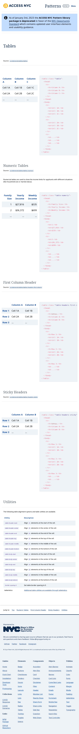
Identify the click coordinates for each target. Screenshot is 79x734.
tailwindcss (70, 698)
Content (52, 686)
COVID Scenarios (6, 707)
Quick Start (6, 674)
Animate (69, 667)
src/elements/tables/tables (18, 61)
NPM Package (5, 720)
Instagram (32, 644)
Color (68, 674)
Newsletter (53, 710)
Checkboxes (22, 674)
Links (20, 694)
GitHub (7, 644)
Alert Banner (53, 667)
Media (68, 690)
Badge (20, 667)
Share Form (37, 702)
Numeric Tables (15, 165)
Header (36, 690)
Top (13, 610)
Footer (51, 694)
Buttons (21, 670)
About (4, 670)
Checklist (36, 678)
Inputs (20, 682)
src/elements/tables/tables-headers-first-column (26, 287)
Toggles (21, 718)
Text (67, 702)
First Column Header (19, 282)
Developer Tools (6, 683)
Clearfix (69, 670)
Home (4, 667)
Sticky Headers (15, 392)
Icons (20, 686)
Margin (69, 686)
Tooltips (21, 714)
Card (35, 674)
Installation (6, 678)
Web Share (37, 718)
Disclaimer (37, 682)
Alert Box (36, 670)
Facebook (22, 644)
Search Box (53, 714)
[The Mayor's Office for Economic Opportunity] (18, 634)
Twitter (14, 644)
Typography (70, 710)
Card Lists (52, 678)
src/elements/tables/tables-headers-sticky (24, 397)
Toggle (68, 706)
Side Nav (36, 710)
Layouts (21, 690)
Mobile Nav (53, 702)
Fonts (68, 678)
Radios (20, 706)
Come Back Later (55, 682)
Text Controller (54, 718)
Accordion (36, 667)
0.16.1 (66, 6)
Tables (20, 710)
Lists (19, 698)
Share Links (37, 706)
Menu (73, 6)
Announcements (55, 670)
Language (69, 682)
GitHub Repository (6, 726)
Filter (35, 686)
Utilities (9, 502)
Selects (20, 721)
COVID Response (6, 701)
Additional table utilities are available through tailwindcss (45, 590)
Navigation (53, 706)
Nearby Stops (38, 698)
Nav (19, 702)
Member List (38, 694)
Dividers (21, 678)
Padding (69, 694)
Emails (51, 690)
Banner (51, 674)
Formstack (52, 698)
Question (36, 714)
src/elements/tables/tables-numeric (21, 171)
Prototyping (7, 688)
